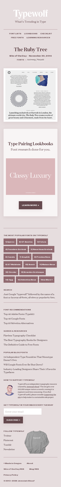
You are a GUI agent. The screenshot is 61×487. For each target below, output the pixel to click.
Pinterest (8, 440)
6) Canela (10, 257)
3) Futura (41, 242)
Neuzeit (40, 59)
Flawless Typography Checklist (20, 335)
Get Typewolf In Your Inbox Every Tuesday (28, 405)
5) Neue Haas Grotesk (42, 249)
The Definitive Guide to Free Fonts (21, 344)
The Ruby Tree (30, 49)
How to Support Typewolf (19, 380)
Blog (34, 469)
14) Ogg (9, 280)
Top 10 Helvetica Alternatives (19, 323)
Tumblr (8, 444)
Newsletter (9, 449)
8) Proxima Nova (42, 257)
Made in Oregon (12, 463)
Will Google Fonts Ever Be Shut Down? (23, 364)
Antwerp (31, 59)
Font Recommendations (17, 310)
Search (8, 290)
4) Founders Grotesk (15, 249)
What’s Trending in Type (30, 21)
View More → (47, 280)
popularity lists (46, 297)
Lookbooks (30, 34)
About (30, 463)
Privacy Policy (11, 475)
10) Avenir (30, 264)
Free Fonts (17, 37)
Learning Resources (38, 37)
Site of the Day (14, 469)
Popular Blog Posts (16, 352)
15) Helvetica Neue (27, 280)
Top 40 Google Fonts (14, 318)
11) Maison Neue (47, 264)
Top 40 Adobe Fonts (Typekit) (19, 314)
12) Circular (10, 272)
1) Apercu (9, 242)
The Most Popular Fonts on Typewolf (26, 235)
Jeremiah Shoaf (33, 386)
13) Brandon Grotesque (32, 272)
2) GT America (26, 242)
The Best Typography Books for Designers (25, 340)
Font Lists (15, 34)
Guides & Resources (15, 331)
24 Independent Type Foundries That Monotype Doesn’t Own (28, 358)
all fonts (23, 297)
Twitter (7, 435)
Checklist (46, 34)
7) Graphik (24, 257)
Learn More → (30, 205)
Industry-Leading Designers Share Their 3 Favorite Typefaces (30, 370)
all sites (32, 297)
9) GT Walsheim (13, 264)
